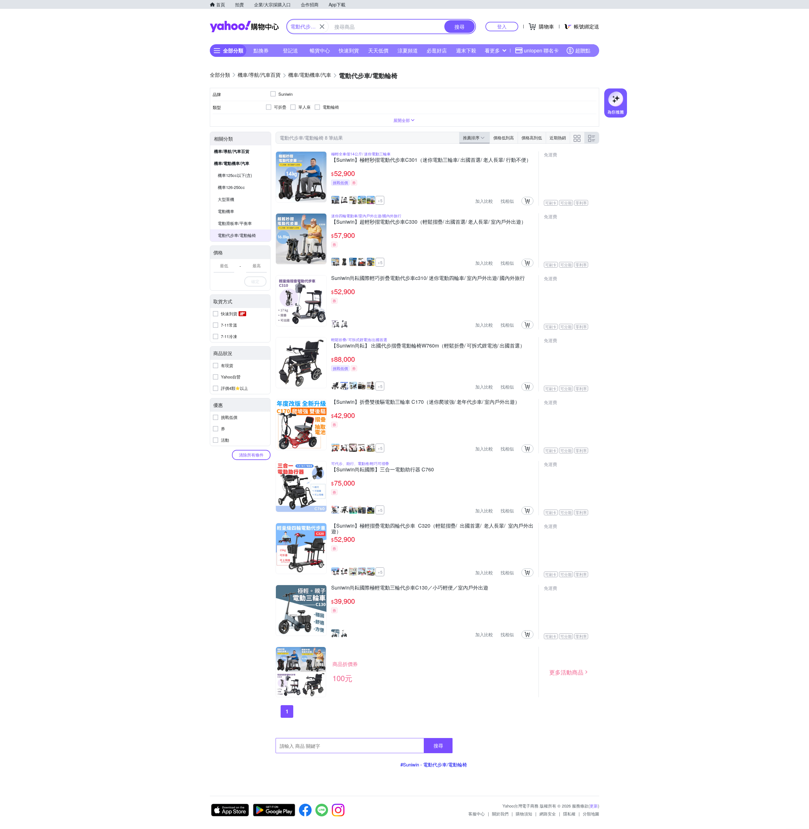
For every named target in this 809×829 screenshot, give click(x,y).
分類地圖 (591, 814)
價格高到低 (531, 138)
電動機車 (226, 211)
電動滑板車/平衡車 (235, 223)
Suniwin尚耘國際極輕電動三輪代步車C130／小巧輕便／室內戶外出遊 (409, 588)
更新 (594, 806)
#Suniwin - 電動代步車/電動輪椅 (433, 764)
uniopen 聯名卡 (541, 50)
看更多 (492, 50)
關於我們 (500, 814)
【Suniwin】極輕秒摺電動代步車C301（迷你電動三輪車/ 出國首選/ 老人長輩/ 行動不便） (431, 160)
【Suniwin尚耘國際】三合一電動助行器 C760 (382, 470)
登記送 (290, 50)
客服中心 (476, 814)
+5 (380, 200)
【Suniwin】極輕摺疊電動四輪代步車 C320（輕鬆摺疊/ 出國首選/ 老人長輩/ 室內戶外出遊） (432, 528)
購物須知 (524, 814)
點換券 (261, 50)
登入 (502, 26)
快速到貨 (349, 50)
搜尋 (438, 745)
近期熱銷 (558, 138)
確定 (255, 281)
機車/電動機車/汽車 (231, 163)
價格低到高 (503, 138)
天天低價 (378, 50)
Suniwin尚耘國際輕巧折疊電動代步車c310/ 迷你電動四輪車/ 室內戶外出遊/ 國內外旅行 (428, 278)
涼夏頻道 (408, 50)
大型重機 (226, 199)
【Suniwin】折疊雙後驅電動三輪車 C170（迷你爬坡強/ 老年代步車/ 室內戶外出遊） (425, 402)
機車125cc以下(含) (235, 175)
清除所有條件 (251, 455)
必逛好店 (437, 50)
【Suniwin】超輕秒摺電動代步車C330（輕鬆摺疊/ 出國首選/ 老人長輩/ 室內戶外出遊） (428, 222)
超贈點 (582, 50)
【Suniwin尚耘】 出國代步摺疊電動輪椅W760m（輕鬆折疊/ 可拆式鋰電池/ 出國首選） (428, 346)
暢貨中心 (320, 50)
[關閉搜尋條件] (322, 26)
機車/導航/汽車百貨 (231, 151)
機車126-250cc (231, 187)
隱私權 (569, 814)
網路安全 (547, 814)
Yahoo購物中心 (244, 26)
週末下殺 (466, 50)
